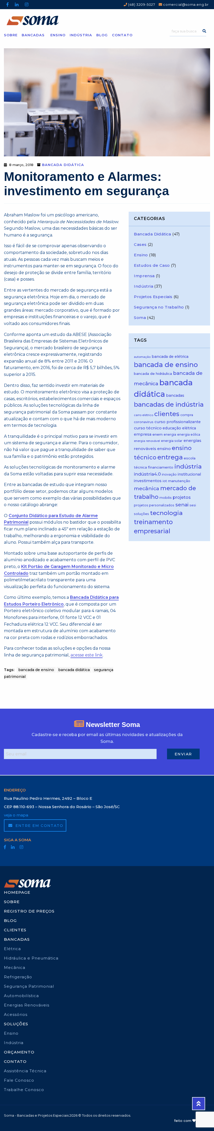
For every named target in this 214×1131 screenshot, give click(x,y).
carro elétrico (143, 415)
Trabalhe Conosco (24, 1089)
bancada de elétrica (170, 356)
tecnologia (166, 513)
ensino (164, 448)
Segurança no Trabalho (159, 307)
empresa (142, 434)
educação (172, 428)
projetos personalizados (154, 505)
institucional (189, 474)
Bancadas (33, 35)
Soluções (16, 1023)
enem (157, 434)
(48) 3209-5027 (141, 4)
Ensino (58, 35)
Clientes (15, 929)
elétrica (189, 428)
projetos (182, 497)
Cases (140, 244)
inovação (169, 474)
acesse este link (86, 655)
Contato (122, 35)
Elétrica (12, 948)
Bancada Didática (63, 165)
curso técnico (148, 427)
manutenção (179, 481)
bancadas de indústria (169, 404)
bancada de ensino (36, 669)
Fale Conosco (19, 1080)
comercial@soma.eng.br (185, 4)
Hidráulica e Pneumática (31, 958)
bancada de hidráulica (153, 373)
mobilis (165, 498)
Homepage (17, 892)
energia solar (171, 441)
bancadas (175, 395)
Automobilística (21, 995)
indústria (188, 466)
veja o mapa (16, 815)
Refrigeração (18, 976)
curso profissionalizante (177, 421)
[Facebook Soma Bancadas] (8, 4)
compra (186, 415)
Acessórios (15, 1014)
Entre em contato (38, 825)
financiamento (160, 467)
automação (142, 357)
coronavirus (143, 422)
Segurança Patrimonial (29, 986)
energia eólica (188, 434)
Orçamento (19, 1052)
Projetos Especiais (153, 296)
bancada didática (74, 669)
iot (165, 481)
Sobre (10, 35)
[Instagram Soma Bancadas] (26, 4)
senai (181, 505)
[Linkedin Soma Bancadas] (17, 4)
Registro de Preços (29, 911)
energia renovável (147, 441)
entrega (170, 457)
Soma (140, 317)
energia (170, 434)
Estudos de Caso (152, 265)
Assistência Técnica (25, 1070)
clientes (166, 414)
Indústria (81, 35)
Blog (102, 35)
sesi (192, 505)
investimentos (148, 480)
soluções (141, 514)
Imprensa (144, 275)
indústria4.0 (147, 474)
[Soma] (107, 20)
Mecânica (14, 967)
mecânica (146, 488)
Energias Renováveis (26, 1005)
